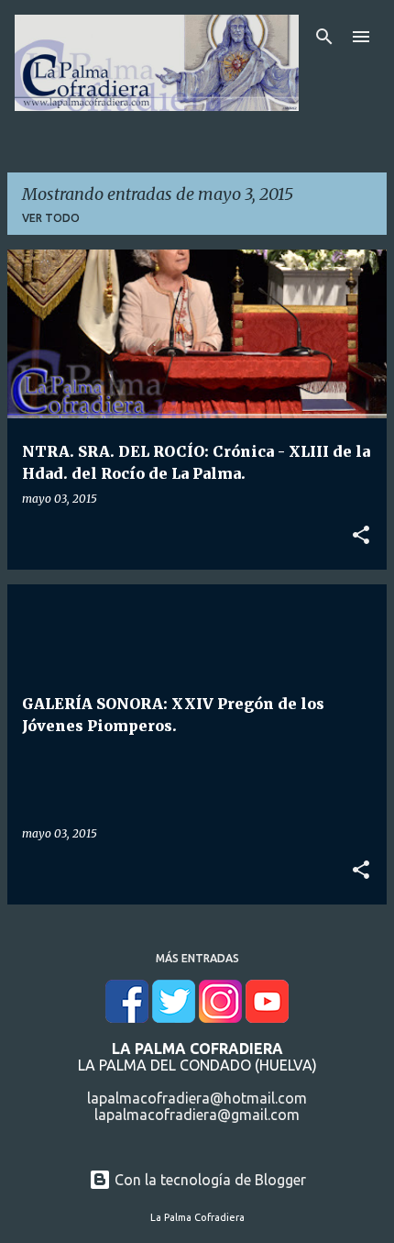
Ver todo (51, 218)
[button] (361, 536)
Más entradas (197, 958)
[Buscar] (324, 37)
